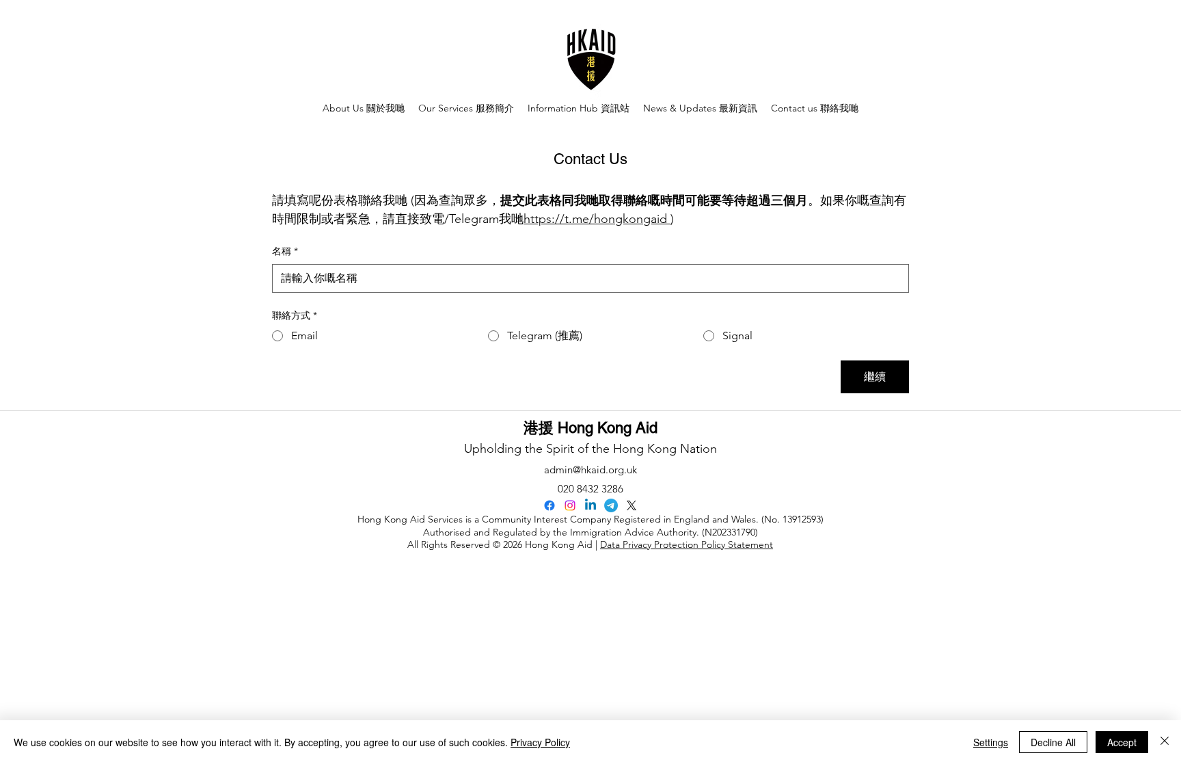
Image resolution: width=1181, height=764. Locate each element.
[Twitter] (631, 505)
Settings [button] (990, 742)
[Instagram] (570, 505)
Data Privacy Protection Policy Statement (686, 544)
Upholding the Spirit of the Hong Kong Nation (590, 448)
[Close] (1164, 742)
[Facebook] (549, 505)
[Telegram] (611, 505)
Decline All (1053, 742)
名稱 (285, 251)
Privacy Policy (540, 742)
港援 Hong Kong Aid (590, 427)
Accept (1122, 742)
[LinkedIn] (590, 505)
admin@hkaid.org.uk (590, 469)
